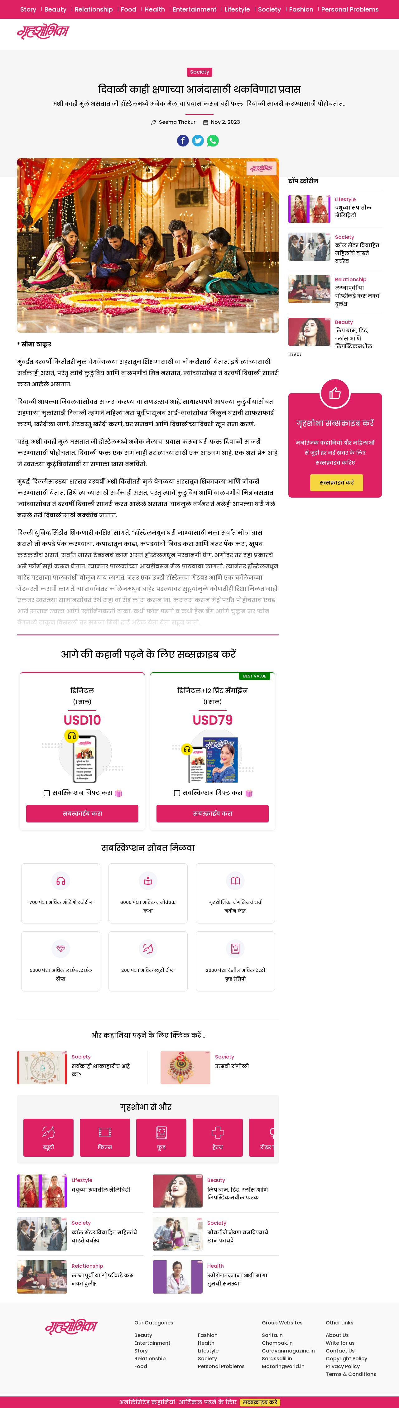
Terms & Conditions (351, 1374)
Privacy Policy (343, 1366)
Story (28, 9)
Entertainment (195, 9)
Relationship (94, 9)
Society (269, 9)
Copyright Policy (346, 1358)
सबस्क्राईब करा (82, 813)
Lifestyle (237, 9)
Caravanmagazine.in (288, 1350)
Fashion (301, 9)
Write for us (340, 1343)
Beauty (56, 9)
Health (155, 9)
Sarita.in (272, 1335)
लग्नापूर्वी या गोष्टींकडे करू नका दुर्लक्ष (357, 295)
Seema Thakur (177, 122)
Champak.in (277, 1343)
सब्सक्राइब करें (337, 482)
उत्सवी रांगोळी (232, 1066)
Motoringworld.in (283, 1366)
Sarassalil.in (277, 1358)
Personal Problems (350, 9)
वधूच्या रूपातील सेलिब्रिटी (101, 1189)
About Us (337, 1335)
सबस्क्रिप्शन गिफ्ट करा (81, 793)
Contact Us (340, 1350)
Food (129, 9)
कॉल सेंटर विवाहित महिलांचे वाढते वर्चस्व (357, 253)
